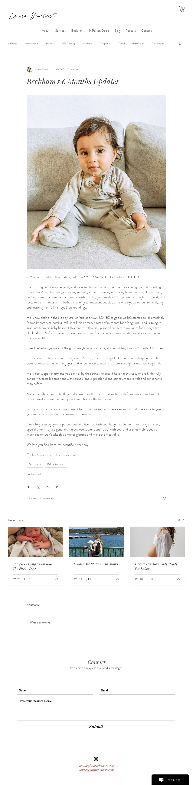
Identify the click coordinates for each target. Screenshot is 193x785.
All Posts (12, 43)
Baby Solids (138, 43)
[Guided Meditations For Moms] (96, 542)
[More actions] (164, 69)
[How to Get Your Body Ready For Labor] (157, 542)
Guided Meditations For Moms (96, 564)
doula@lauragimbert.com (96, 766)
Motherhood (31, 43)
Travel (121, 43)
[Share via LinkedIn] (47, 487)
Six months (35, 464)
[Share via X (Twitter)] (38, 487)
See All (181, 519)
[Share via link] (56, 487)
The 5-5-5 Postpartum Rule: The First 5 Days (33, 566)
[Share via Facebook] (28, 487)
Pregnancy (105, 43)
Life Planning (68, 43)
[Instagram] (96, 758)
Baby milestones (55, 464)
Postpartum (158, 43)
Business (49, 43)
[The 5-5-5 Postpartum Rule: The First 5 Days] (35, 542)
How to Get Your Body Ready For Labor (156, 566)
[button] (182, 9)
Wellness (87, 43)
